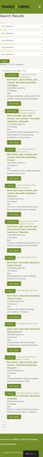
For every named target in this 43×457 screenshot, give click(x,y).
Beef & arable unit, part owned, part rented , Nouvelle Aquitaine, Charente (23, 118)
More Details (14, 103)
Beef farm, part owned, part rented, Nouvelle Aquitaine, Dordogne (22, 82)
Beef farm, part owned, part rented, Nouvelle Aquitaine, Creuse (22, 157)
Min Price (3, 30)
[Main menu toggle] (39, 6)
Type (2, 23)
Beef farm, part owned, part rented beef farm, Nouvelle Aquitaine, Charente (22, 229)
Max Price (3, 37)
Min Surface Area (6, 44)
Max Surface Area (6, 51)
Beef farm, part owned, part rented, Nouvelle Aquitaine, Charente (22, 193)
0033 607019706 (9, 444)
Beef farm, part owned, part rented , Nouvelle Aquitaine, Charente (22, 365)
